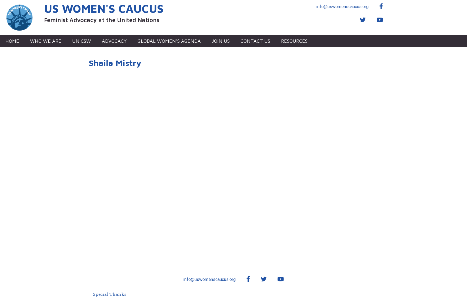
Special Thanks (109, 294)
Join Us (221, 41)
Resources (294, 41)
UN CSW (81, 41)
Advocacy (114, 41)
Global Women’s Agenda (169, 41)
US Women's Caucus (104, 8)
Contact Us (255, 41)
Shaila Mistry (115, 63)
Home (12, 41)
